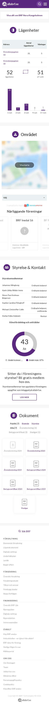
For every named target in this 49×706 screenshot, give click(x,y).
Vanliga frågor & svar (12, 647)
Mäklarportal (8, 651)
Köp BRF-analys (10, 634)
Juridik (6, 560)
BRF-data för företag (12, 643)
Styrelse (35, 423)
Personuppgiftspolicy (12, 680)
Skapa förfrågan (10, 593)
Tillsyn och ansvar (10, 585)
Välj (5, 197)
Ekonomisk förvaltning (12, 543)
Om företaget (9, 663)
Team (5, 667)
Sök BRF (26, 531)
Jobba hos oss (9, 671)
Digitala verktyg (10, 552)
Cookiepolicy (8, 684)
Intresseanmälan (10, 622)
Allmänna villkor (9, 676)
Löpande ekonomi (10, 547)
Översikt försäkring (11, 576)
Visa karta (24, 165)
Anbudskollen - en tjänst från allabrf (18, 638)
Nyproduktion (9, 618)
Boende (25, 423)
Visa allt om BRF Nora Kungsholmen (24, 15)
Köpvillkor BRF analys (12, 689)
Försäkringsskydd (10, 581)
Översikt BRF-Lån (10, 605)
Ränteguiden (8, 609)
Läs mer (24, 397)
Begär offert (8, 565)
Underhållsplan (9, 556)
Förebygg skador (10, 589)
